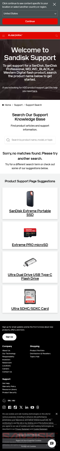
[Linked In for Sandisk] (26, 407)
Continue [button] (30, 21)
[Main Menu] (4, 35)
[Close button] (54, 5)
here (34, 91)
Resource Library (9, 389)
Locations (6, 365)
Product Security (9, 392)
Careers (5, 369)
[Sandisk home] (15, 35)
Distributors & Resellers (40, 353)
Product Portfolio (37, 350)
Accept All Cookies (28, 446)
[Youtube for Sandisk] (32, 407)
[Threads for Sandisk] (37, 407)
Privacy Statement (22, 429)
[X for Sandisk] (21, 407)
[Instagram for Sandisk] (4, 407)
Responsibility (8, 356)
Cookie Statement (40, 429)
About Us (6, 350)
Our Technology (9, 353)
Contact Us (7, 372)
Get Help (6, 383)
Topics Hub (34, 356)
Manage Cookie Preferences (28, 435)
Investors (6, 359)
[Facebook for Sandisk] (9, 407)
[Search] (56, 35)
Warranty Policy (9, 386)
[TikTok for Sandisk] (15, 407)
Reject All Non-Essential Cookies (28, 440)
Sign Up (9, 337)
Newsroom (7, 362)
